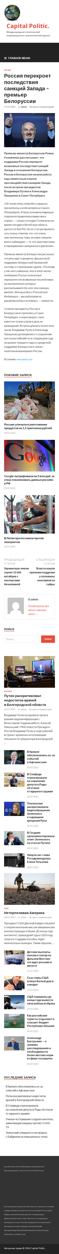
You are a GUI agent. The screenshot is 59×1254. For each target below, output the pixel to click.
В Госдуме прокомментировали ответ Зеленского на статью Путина (41, 837)
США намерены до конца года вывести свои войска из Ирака (41, 1000)
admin (24, 106)
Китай (7, 70)
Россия (8, 691)
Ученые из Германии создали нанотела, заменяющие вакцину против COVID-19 (29, 1123)
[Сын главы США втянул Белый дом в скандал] (14, 989)
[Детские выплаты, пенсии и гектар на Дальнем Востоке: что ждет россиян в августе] (14, 963)
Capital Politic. (28, 26)
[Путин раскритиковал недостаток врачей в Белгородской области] (29, 688)
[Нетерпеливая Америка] (29, 905)
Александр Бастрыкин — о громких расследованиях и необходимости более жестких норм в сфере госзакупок (40, 1048)
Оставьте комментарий (42, 106)
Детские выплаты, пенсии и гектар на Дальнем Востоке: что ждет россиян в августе (39, 958)
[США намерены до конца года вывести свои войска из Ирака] (14, 1008)
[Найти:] (29, 639)
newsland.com (24, 359)
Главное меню (19, 58)
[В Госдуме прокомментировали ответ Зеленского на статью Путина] (14, 844)
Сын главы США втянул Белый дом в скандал (40, 981)
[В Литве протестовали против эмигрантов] (29, 534)
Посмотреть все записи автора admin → (38, 609)
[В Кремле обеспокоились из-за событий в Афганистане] (14, 763)
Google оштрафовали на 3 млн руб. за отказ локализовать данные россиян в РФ (29, 479)
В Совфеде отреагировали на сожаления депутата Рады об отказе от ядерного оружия (40, 783)
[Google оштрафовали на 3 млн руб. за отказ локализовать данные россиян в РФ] (29, 472)
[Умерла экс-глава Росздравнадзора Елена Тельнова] (14, 866)
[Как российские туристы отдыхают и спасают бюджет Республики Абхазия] (14, 1027)
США (6, 908)
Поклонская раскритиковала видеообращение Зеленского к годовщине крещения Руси (38, 812)
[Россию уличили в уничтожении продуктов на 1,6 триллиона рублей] (29, 420)
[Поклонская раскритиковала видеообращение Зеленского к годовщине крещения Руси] (14, 814)
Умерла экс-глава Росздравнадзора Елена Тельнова (38, 858)
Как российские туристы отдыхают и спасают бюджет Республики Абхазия (40, 1020)
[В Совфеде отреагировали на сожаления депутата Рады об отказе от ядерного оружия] (14, 785)
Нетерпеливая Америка (24, 913)
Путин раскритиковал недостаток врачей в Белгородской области (25, 700)
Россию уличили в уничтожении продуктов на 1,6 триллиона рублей (28, 426)
